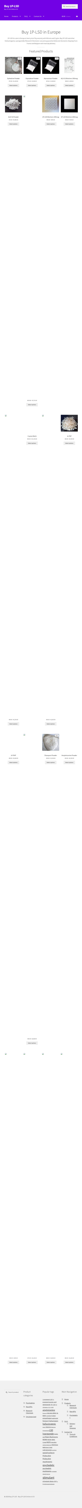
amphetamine (49, 1410)
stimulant (48, 1477)
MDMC (49, 1440)
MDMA (45, 1440)
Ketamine (48, 1427)
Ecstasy (54, 1416)
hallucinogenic (49, 1424)
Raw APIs (29, 1407)
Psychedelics (30, 1403)
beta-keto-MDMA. (51, 1413)
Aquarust (45, 1413)
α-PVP (55, 1481)
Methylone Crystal (47, 1447)
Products (15, 16)
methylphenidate (47, 1450)
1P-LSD (53, 1405)
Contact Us (38, 16)
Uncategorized (31, 1417)
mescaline (53, 1442)
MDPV (49, 1442)
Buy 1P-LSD (11, 6)
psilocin (51, 1453)
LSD (51, 1430)
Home (6, 16)
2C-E (49, 1407)
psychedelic (48, 1465)
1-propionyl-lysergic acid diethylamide (49, 1402)
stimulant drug (48, 1481)
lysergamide (48, 1433)
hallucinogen (53, 1421)
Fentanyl (46, 1421)
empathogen (47, 1418)
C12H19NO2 (48, 1415)
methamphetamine (47, 1445)
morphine (54, 1450)
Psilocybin (47, 1456)
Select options (13, 85)
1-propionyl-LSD (48, 1399)
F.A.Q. (26, 16)
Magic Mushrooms (51, 1437)
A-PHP (52, 1407)
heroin (44, 1427)
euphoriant (55, 1418)
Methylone (55, 1445)
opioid (45, 1453)
